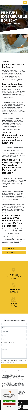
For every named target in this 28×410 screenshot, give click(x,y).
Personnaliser (9, 406)
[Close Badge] (20, 406)
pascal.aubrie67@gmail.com (14, 306)
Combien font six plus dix (8, 342)
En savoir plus (10, 248)
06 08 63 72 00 (14, 291)
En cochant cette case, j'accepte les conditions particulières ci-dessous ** (13, 361)
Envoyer (15, 366)
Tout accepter (9, 401)
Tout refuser (9, 404)
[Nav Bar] (25, 2)
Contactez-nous (10, 252)
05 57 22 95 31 (14, 293)
